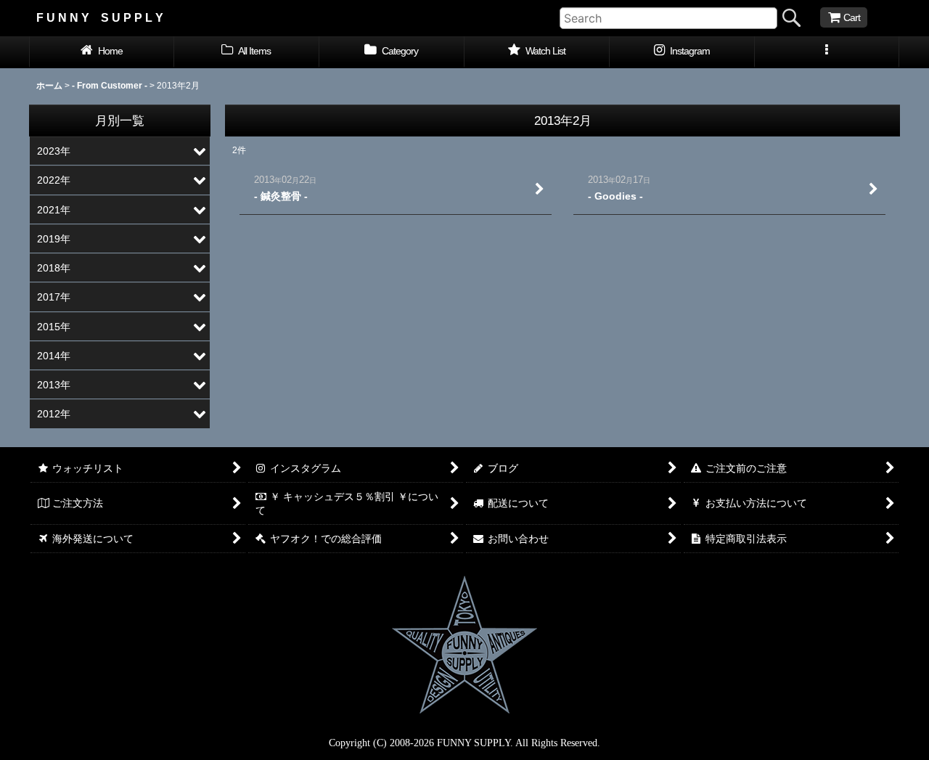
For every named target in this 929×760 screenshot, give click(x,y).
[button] (827, 52)
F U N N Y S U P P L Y (99, 17)
